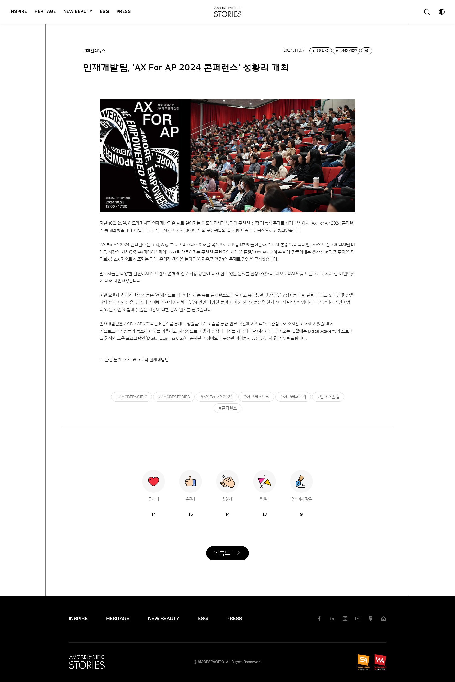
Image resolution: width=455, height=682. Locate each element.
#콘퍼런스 (227, 408)
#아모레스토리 (256, 397)
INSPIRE (78, 619)
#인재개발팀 (328, 397)
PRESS (234, 619)
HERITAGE (117, 619)
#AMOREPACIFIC (131, 397)
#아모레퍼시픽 (293, 397)
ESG (203, 619)
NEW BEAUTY (164, 619)
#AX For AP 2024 (216, 397)
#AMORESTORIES (174, 397)
